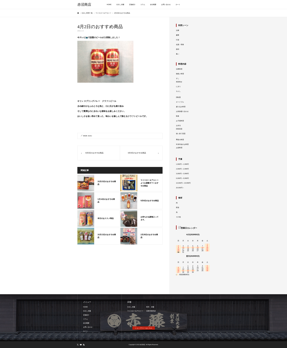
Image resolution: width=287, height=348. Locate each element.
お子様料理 (180, 121)
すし (177, 78)
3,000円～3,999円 (182, 173)
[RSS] (84, 345)
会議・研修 (180, 44)
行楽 (177, 40)
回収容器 (179, 129)
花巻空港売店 (151, 311)
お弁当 (178, 125)
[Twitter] (78, 345)
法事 (177, 30)
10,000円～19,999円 (183, 183)
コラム (142, 4)
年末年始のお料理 (182, 144)
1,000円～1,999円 (182, 164)
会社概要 (153, 4)
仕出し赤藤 (120, 4)
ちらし (178, 91)
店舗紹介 (132, 4)
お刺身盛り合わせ (182, 111)
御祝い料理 (180, 74)
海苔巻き (179, 82)
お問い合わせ (166, 4)
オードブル (180, 102)
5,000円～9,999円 (182, 178)
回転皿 (178, 97)
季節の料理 (180, 139)
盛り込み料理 (180, 107)
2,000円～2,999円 (182, 169)
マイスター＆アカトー (135, 311)
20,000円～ (180, 188)
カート (178, 4)
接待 (177, 49)
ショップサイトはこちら (143, 328)
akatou (90, 136)
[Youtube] (81, 345)
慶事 (177, 35)
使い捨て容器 (180, 133)
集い (177, 54)
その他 (178, 217)
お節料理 (179, 148)
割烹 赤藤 (150, 307)
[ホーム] (78, 13)
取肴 (177, 116)
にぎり (178, 86)
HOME (109, 4)
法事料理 (179, 69)
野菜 (177, 207)
